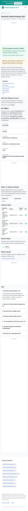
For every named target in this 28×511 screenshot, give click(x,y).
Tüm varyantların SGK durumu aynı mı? (14, 321)
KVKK (12, 502)
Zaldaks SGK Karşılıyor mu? (9, 486)
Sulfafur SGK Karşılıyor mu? (9, 470)
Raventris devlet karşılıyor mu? (12, 291)
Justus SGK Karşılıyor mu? (9, 480)
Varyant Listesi (5, 88)
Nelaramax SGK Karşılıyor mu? (10, 477)
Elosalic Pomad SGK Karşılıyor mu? (11, 473)
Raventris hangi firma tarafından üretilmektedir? (11, 327)
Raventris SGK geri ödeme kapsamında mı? (13, 305)
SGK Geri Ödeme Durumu (8, 83)
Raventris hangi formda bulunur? (13, 316)
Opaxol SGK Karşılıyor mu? (9, 464)
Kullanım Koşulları (6, 502)
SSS (3, 93)
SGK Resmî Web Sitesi (9, 258)
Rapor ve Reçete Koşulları (8, 86)
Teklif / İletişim (18, 3)
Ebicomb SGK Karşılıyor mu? (9, 467)
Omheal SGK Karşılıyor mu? (9, 483)
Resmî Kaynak (5, 92)
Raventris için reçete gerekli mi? (12, 333)
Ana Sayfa (3, 13)
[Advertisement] (14, 33)
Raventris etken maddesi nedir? (12, 311)
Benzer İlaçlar (5, 90)
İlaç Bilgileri (5, 85)
